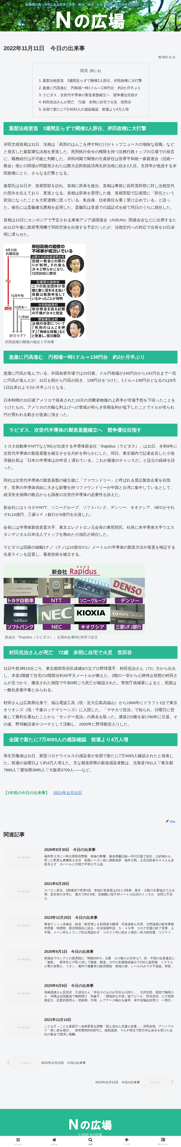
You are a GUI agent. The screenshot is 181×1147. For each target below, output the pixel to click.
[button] (167, 785)
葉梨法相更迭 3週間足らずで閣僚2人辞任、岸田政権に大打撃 (92, 80)
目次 (84, 70)
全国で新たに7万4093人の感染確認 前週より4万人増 (86, 109)
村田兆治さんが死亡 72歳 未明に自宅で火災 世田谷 (87, 102)
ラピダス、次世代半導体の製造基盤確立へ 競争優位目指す (90, 95)
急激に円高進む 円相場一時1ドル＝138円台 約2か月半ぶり (92, 88)
